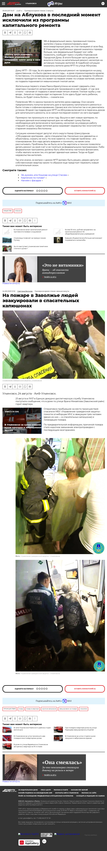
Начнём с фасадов (31, 180)
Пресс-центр (46, 790)
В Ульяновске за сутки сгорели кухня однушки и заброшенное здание (80, 737)
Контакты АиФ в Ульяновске (67, 793)
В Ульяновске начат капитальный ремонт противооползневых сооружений (30, 231)
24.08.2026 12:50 (8, 291)
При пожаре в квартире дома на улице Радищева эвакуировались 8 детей (81, 729)
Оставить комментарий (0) (85, 191)
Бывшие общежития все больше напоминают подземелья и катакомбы (83, 239)
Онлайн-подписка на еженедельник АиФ (35, 793)
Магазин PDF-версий (79, 790)
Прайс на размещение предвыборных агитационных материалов (45, 796)
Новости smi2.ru (11, 283)
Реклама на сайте (89, 793)
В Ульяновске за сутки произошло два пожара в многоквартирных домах (29, 737)
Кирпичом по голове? (33, 178)
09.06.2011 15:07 (8, 11)
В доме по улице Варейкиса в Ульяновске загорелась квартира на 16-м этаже (31, 745)
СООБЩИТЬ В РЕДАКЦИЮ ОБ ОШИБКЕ (90, 796)
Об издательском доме (28, 790)
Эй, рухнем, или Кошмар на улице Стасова (44, 175)
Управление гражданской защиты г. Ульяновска (22, 380)
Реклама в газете (61, 790)
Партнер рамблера (91, 835)
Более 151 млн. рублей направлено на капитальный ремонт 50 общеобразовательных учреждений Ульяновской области (75, 233)
